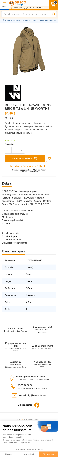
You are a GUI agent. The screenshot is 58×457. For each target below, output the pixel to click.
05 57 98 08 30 (25, 385)
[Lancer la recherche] (54, 14)
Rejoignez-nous (31, 419)
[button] (4, 4)
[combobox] (29, 14)
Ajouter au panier (22, 158)
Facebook (37, 405)
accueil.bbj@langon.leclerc (33, 395)
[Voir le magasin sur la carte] (12, 378)
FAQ (19, 419)
